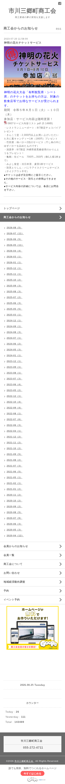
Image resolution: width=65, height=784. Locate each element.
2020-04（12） (15, 535)
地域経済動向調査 (14, 581)
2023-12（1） (14, 361)
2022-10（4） (14, 402)
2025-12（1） (14, 268)
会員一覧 (9, 555)
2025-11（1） (14, 274)
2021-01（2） (14, 489)
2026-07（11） (15, 233)
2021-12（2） (14, 437)
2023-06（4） (14, 384)
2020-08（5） (14, 512)
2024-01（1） (14, 355)
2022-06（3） (14, 425)
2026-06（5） (14, 239)
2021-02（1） (14, 483)
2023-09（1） (14, 367)
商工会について (13, 563)
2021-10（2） (14, 448)
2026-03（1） (14, 256)
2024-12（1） (14, 320)
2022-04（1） (14, 431)
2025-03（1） (14, 315)
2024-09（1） (14, 326)
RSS (58, 29)
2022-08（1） (14, 413)
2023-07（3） (14, 378)
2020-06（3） (14, 524)
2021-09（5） (14, 454)
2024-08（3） (14, 332)
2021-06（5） (14, 471)
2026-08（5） (14, 227)
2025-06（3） (14, 303)
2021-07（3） (14, 466)
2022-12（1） (14, 396)
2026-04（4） (14, 251)
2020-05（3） (14, 530)
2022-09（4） (14, 408)
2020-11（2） (14, 495)
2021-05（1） (14, 477)
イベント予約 (12, 599)
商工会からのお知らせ (17, 217)
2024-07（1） (14, 338)
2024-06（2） (14, 344)
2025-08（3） (14, 291)
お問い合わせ (12, 572)
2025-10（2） (14, 280)
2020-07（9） (14, 518)
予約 (6, 590)
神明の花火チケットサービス (23, 42)
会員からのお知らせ (16, 546)
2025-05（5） (14, 309)
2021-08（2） (14, 460)
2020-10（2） (14, 500)
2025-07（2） (14, 297)
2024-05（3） (14, 349)
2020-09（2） (14, 506)
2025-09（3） (14, 286)
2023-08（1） (14, 373)
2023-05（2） (14, 390)
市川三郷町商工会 (32, 10)
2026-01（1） (14, 262)
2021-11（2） (14, 442)
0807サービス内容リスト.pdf (24, 123)
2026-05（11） (15, 245)
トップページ (12, 208)
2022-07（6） (14, 419)
